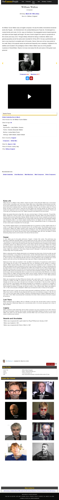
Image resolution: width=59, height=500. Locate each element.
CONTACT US (42, 496)
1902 (33, 14)
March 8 (10, 144)
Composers (23, 74)
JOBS (53, 496)
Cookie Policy (26, 496)
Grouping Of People (27, 494)
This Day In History (10, 496)
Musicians (33, 74)
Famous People (25, 498)
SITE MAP (18, 496)
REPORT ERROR (50, 364)
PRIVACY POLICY (34, 496)
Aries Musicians (18, 174)
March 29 (28, 14)
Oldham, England (10, 149)
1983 (14, 144)
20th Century (7, 490)
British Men (14, 141)
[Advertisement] (28, 21)
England (13, 138)
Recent (35, 494)
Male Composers (39, 174)
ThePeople (10, 1)
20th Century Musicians (30, 490)
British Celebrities (8, 174)
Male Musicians (29, 174)
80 (11, 122)
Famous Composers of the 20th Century (46, 490)
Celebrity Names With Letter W (18, 490)
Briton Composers (50, 174)
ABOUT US (48, 496)
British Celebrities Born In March (11, 117)
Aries (37, 14)
